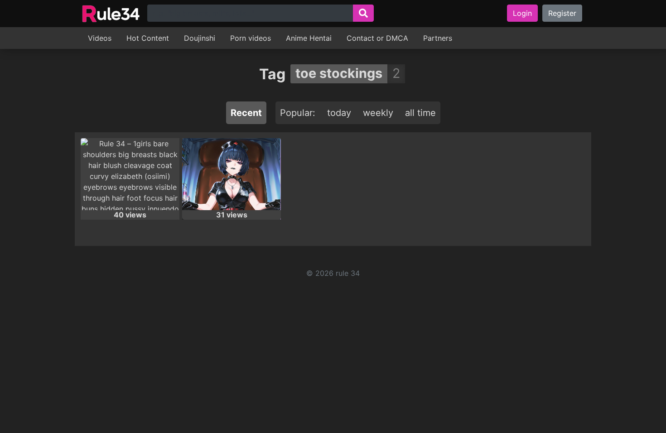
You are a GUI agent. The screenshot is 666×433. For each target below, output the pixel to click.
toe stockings (338, 73)
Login (522, 13)
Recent (246, 112)
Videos (99, 38)
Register (562, 13)
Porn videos (250, 38)
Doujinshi (199, 38)
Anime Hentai (309, 38)
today (339, 112)
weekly (378, 112)
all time (420, 112)
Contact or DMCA (377, 38)
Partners (437, 38)
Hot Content (147, 38)
